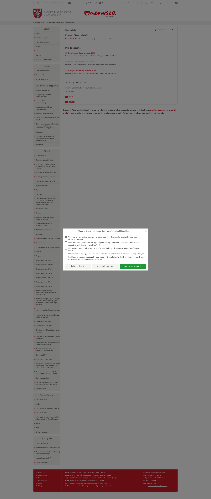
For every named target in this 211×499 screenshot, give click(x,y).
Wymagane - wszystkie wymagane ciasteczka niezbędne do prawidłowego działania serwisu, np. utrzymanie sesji (102, 238)
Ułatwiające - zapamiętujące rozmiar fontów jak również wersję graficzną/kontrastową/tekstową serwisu (104, 249)
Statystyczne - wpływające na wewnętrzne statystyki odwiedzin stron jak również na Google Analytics (106, 254)
